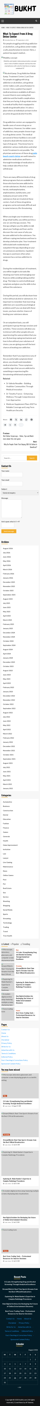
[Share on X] (16, 420)
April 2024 (7, 654)
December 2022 (9, 696)
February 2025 (8, 624)
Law (4, 854)
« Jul (19, 1387)
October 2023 (8, 666)
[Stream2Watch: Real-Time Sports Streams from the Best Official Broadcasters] (8, 970)
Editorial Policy (7, 1057)
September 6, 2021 (23, 40)
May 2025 (6, 612)
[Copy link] (21, 425)
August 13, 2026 (17, 1106)
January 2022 (8, 742)
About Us (4, 1036)
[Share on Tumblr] (10, 425)
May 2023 (6, 679)
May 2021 (6, 776)
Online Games (8, 875)
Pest (4, 880)
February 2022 (8, 738)
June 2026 (7, 557)
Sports (5, 914)
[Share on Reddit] (5, 425)
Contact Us (5, 1029)
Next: (20, 444)
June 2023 (7, 675)
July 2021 (6, 767)
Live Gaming (7, 862)
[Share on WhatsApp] (26, 420)
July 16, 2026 (16, 1183)
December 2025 (9, 582)
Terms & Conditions (8, 1053)
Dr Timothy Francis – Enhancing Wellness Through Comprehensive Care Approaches (20, 397)
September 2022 (9, 708)
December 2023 (9, 662)
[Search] (36, 21)
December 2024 (9, 633)
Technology (7, 923)
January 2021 (8, 788)
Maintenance (8, 867)
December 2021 (9, 746)
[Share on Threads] (15, 425)
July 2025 (6, 603)
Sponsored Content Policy (10, 1064)
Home (3, 1033)
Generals (6, 836)
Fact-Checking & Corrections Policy (14, 1060)
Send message (9, 531)
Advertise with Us (7, 1050)
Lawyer (5, 858)
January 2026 (8, 578)
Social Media (7, 910)
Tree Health (7, 936)
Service (6, 897)
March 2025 (7, 620)
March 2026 (7, 569)
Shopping (6, 905)
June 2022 (7, 721)
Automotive (7, 802)
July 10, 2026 (16, 1261)
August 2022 (8, 713)
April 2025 (7, 616)
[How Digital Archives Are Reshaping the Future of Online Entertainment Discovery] (8, 1001)
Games (5, 832)
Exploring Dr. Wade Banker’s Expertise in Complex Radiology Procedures (25, 984)
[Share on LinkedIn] (21, 420)
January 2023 (8, 692)
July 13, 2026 (16, 1222)
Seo (4, 893)
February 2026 (8, 574)
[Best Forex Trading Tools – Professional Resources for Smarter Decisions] (8, 1010)
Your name (5, 471)
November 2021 (9, 750)
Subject (4, 489)
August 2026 (8, 548)
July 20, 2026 (16, 1145)
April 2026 (7, 565)
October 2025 (8, 590)
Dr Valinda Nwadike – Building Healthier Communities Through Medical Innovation (19, 386)
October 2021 (8, 755)
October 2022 (8, 704)
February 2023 (8, 687)
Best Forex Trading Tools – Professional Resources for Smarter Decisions (25, 1015)
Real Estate (7, 888)
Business (6, 806)
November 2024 (9, 637)
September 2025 (9, 595)
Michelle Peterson (10, 40)
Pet (4, 884)
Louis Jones (8, 1106)
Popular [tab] (15, 944)
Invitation (6, 849)
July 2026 (6, 553)
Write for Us (6, 1047)
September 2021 (9, 759)
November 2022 (9, 700)
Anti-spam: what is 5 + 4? (10, 521)
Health (5, 841)
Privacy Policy (6, 1043)
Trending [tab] (26, 944)
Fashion (6, 823)
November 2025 (9, 586)
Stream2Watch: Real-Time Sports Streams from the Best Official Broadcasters (25, 970)
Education (7, 819)
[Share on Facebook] (11, 420)
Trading (6, 927)
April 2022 (7, 729)
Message (4, 498)
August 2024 (8, 649)
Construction (8, 810)
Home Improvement (10, 845)
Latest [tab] (6, 944)
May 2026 (6, 561)
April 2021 (7, 780)
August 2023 (8, 670)
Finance (6, 828)
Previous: (18, 436)
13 (20, 1369)
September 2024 (9, 645)
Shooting (6, 901)
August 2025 (8, 599)
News (5, 871)
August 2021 (8, 763)
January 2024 (8, 658)
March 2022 (7, 734)
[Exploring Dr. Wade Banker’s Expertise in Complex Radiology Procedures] (8, 986)
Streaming (7, 918)
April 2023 (7, 683)
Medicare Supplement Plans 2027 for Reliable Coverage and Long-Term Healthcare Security (21, 407)
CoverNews (18, 1402)
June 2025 (7, 607)
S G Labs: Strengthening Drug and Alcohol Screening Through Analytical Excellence (26, 955)
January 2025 (8, 628)
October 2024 (8, 641)
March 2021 (7, 784)
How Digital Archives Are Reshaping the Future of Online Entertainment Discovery (24, 999)
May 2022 (6, 725)
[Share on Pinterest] (31, 420)
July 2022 (6, 717)
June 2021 (7, 772)
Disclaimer (5, 1040)
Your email (5, 480)
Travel (5, 931)
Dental (5, 815)
